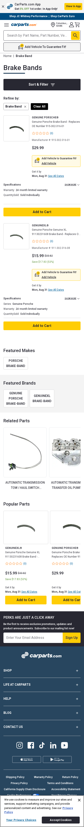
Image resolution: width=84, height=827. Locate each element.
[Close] (79, 800)
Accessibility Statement (65, 789)
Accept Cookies (61, 820)
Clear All (39, 106)
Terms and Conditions (60, 783)
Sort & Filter (38, 84)
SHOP (7, 670)
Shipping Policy (15, 777)
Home (7, 56)
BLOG (7, 712)
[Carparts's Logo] (24, 24)
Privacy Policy (19, 783)
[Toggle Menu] (6, 25)
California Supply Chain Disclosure (24, 789)
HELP (7, 698)
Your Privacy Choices (21, 820)
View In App (73, 6)
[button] (42, 6)
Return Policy (70, 777)
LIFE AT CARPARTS (17, 684)
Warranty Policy (43, 777)
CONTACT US (13, 727)
